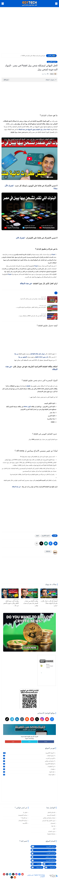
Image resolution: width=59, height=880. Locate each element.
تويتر (54, 828)
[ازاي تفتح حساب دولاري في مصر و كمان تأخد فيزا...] (52, 299)
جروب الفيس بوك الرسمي (48, 820)
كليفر (29, 406)
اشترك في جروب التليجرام (29, 729)
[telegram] (12, 719)
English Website (51, 834)
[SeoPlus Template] (56, 876)
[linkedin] (17, 719)
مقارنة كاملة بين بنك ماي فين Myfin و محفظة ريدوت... (32, 315)
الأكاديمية (25, 823)
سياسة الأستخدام (23, 820)
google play (34, 354)
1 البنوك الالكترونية (52, 61)
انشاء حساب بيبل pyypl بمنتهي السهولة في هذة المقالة (34, 129)
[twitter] (37, 719)
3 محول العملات (29, 755)
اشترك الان (20, 238)
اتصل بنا (25, 812)
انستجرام (53, 823)
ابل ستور (45, 357)
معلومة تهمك (29, 774)
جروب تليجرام (51, 831)
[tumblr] (22, 719)
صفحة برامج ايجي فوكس (49, 817)
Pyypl (53, 254)
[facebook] (52, 719)
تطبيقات (29, 769)
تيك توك (53, 826)
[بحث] (3, 3)
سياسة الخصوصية (22, 815)
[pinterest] (32, 719)
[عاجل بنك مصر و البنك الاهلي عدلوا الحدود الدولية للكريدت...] (52, 308)
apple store (38, 357)
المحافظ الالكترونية (29, 763)
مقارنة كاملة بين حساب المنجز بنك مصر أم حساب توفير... (30, 603)
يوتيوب (13, 741)
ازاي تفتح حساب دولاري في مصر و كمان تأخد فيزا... (33, 298)
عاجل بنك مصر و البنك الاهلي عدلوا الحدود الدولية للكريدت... (31, 307)
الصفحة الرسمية (51, 815)
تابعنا (29, 741)
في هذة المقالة (26, 283)
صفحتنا (45, 741)
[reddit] (27, 719)
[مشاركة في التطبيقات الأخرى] (37, 543)
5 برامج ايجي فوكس (29, 761)
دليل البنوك (29, 771)
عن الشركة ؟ (24, 817)
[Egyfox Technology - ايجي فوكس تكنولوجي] (29, 3)
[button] (50, 543)
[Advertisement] (29, 11)
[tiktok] (7, 719)
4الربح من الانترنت (29, 758)
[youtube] (47, 719)
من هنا (16, 354)
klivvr (25, 406)
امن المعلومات (29, 766)
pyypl (28, 386)
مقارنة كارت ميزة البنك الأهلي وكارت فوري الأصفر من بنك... (11, 603)
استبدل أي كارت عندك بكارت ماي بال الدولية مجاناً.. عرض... (49, 603)
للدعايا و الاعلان (51, 812)
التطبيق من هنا (23, 357)
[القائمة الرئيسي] (56, 3)
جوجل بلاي (42, 354)
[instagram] (42, 719)
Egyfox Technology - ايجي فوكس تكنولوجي (36, 875)
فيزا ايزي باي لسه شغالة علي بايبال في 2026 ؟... (32, 55)
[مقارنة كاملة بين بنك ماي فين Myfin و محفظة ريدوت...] (52, 316)
